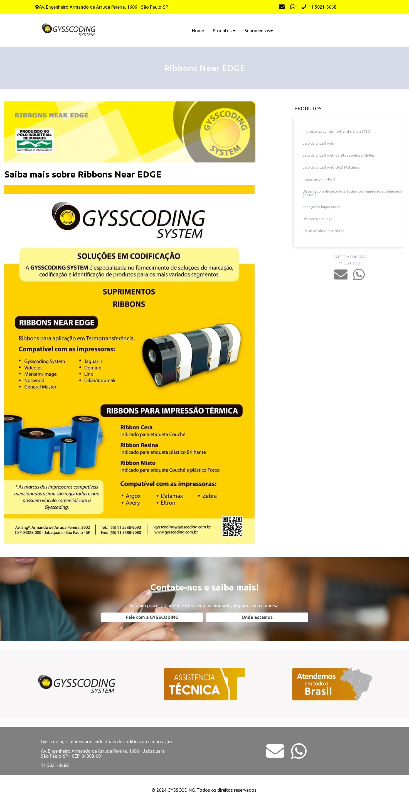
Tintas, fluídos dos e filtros (323, 231)
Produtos (223, 30)
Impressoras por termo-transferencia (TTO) (337, 131)
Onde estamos (257, 617)
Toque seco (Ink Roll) (319, 179)
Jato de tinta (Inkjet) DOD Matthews (331, 167)
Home (198, 30)
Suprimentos (257, 30)
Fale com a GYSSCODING (152, 617)
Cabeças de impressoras (321, 207)
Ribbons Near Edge (317, 219)
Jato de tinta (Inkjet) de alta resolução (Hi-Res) (339, 155)
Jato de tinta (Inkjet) (319, 143)
